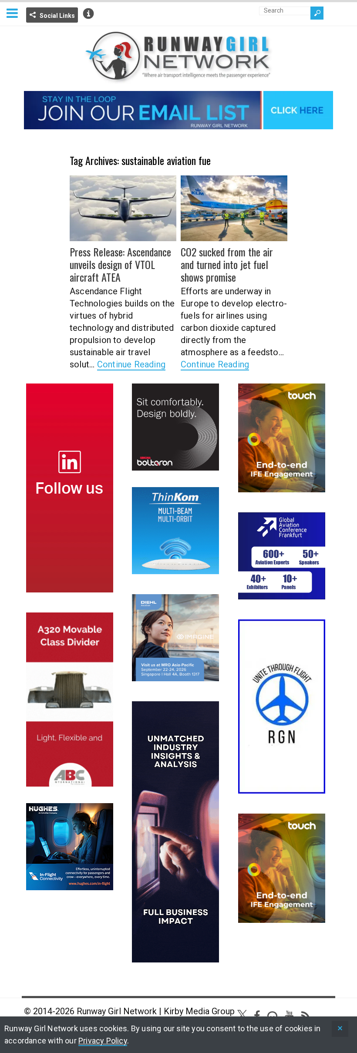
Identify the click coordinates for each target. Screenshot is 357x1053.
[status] (340, 1029)
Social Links (57, 15)
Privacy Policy (102, 1040)
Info (88, 13)
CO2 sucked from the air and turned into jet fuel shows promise (227, 264)
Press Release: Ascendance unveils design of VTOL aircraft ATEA (120, 264)
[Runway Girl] (178, 78)
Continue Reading (131, 364)
